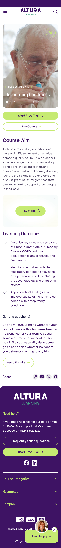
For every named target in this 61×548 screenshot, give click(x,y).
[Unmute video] (51, 32)
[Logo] (30, 399)
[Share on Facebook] (56, 377)
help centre (49, 422)
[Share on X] (49, 377)
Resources (10, 491)
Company (10, 503)
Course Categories (16, 478)
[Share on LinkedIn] (42, 376)
